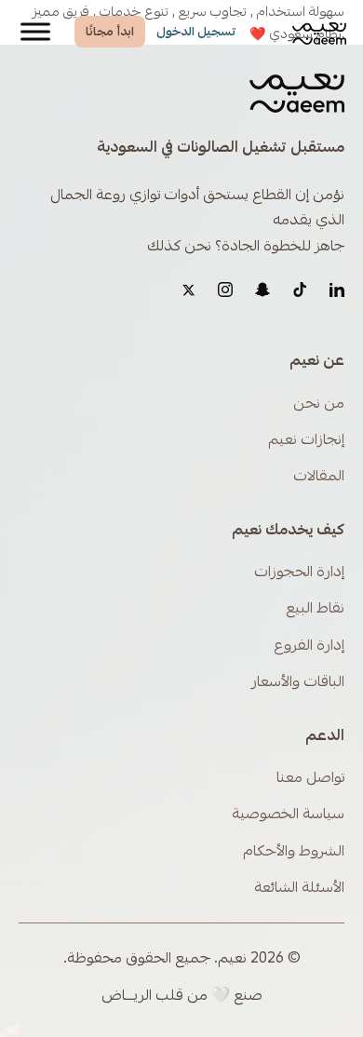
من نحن (318, 403)
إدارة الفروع (309, 645)
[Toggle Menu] (35, 31)
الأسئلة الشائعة (299, 887)
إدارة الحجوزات (299, 572)
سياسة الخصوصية (288, 814)
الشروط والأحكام (293, 851)
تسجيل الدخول (196, 31)
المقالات (318, 476)
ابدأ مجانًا (110, 31)
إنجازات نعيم (306, 439)
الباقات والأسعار (297, 681)
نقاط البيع (315, 608)
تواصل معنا (310, 777)
